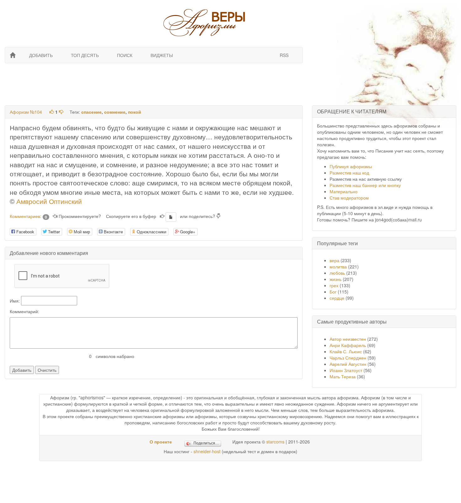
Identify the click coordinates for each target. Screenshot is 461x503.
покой (134, 112)
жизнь (336, 279)
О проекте (161, 441)
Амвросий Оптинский (49, 201)
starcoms (275, 441)
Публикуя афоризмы (351, 166)
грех (334, 285)
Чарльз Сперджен (348, 358)
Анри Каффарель (348, 345)
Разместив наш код (349, 172)
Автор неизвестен (348, 339)
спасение (91, 112)
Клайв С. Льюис (346, 351)
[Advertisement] (153, 84)
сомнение (114, 112)
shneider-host (206, 451)
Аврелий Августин (348, 364)
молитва (338, 266)
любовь (337, 273)
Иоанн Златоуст (346, 370)
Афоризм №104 (26, 112)
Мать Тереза (343, 376)
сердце (337, 298)
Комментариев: (28, 216)
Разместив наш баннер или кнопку (365, 185)
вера (334, 260)
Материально (344, 191)
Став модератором (349, 197)
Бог (333, 291)
